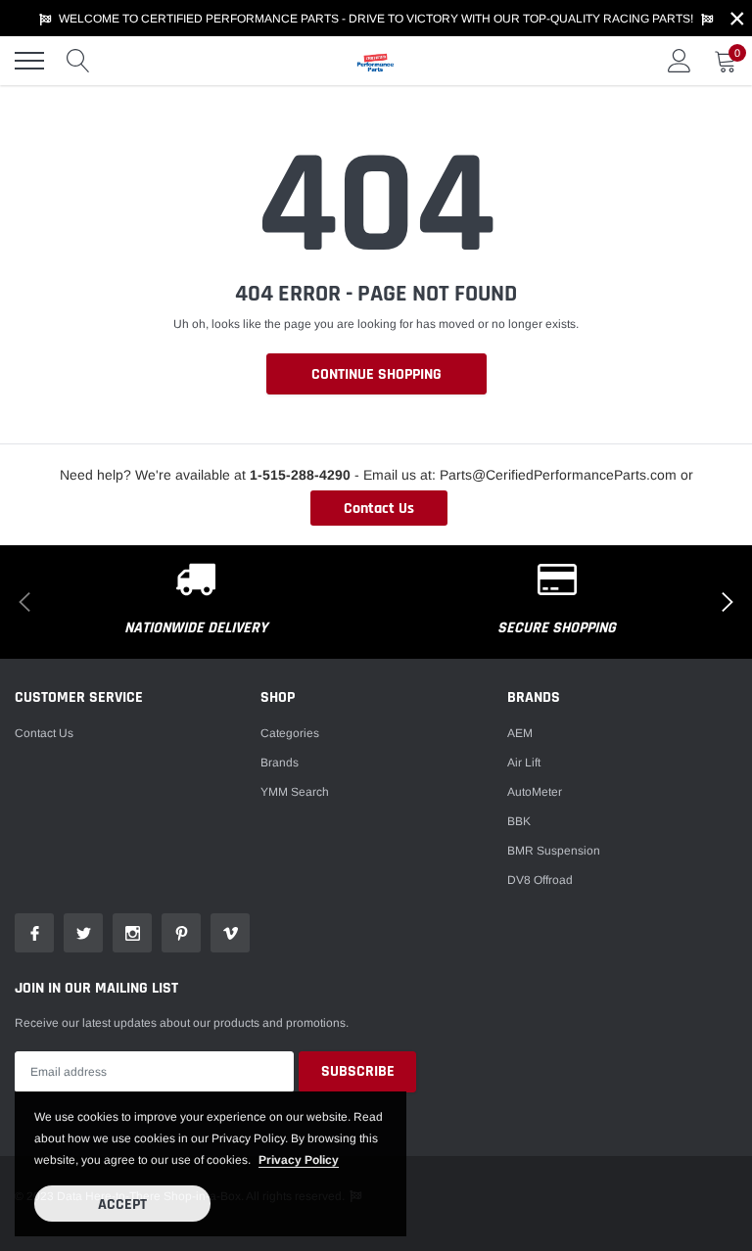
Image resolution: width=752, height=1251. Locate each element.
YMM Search (294, 792)
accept (122, 1204)
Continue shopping (376, 374)
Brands (279, 762)
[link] (34, 932)
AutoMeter (534, 792)
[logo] (376, 60)
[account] (679, 61)
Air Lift (523, 762)
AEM (520, 733)
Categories (289, 733)
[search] (78, 60)
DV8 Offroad (540, 880)
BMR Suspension (553, 850)
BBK (519, 821)
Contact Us (379, 508)
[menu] (29, 60)
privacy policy (298, 1160)
